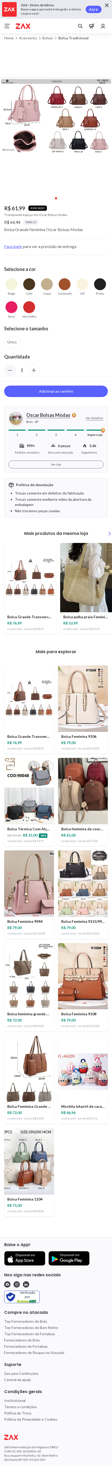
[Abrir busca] (80, 26)
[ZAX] (23, 26)
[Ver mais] (109, 533)
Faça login (13, 246)
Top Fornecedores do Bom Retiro (31, 1327)
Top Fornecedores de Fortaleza (29, 1334)
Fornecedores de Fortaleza (25, 1346)
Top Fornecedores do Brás (25, 1321)
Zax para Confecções (21, 1373)
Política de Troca (17, 1413)
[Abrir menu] (7, 26)
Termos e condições (20, 1407)
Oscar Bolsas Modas (48, 415)
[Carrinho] (92, 26)
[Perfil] (103, 26)
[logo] (56, 1437)
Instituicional (15, 1400)
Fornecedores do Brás (22, 1340)
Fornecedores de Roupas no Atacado (34, 1352)
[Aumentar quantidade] (34, 370)
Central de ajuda (17, 1379)
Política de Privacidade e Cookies (31, 1419)
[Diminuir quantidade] (10, 370)
